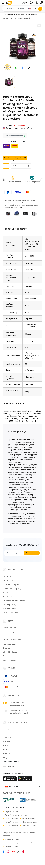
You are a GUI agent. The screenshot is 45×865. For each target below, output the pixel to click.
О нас (33, 843)
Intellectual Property (12, 588)
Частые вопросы (9, 644)
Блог (5, 656)
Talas (5, 745)
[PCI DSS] (8, 800)
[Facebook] (5, 852)
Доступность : (8, 125)
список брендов (9, 632)
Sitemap (6, 592)
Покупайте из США (11, 812)
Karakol (6, 741)
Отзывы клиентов (10, 636)
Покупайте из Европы (29, 825)
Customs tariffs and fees (14, 600)
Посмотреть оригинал (20, 18)
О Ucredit (7, 648)
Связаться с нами (11, 846)
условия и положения (12, 839)
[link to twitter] (29, 68)
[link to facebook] (22, 68)
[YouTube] (14, 852)
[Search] (40, 9)
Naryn (5, 757)
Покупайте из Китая (30, 822)
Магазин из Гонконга (29, 818)
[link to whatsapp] (16, 68)
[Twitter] (19, 852)
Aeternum (7, 18)
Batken (6, 749)
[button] (25, 2)
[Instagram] (9, 852)
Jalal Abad (8, 737)
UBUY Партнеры (9, 660)
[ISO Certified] (26, 800)
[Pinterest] (24, 852)
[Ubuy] (9, 2)
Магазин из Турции (11, 825)
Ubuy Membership (11, 613)
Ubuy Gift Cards (10, 652)
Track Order (8, 596)
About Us (7, 576)
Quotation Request (11, 584)
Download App (9, 628)
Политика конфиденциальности (16, 843)
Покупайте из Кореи (12, 822)
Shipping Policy (9, 605)
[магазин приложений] (10, 779)
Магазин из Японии (11, 818)
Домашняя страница (10, 14)
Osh (4, 733)
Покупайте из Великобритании (16, 815)
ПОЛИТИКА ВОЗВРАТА (12, 640)
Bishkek (6, 729)
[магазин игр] (25, 779)
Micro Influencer (10, 609)
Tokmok (6, 753)
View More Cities (10, 761)
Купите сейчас (18, 207)
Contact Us (8, 580)
